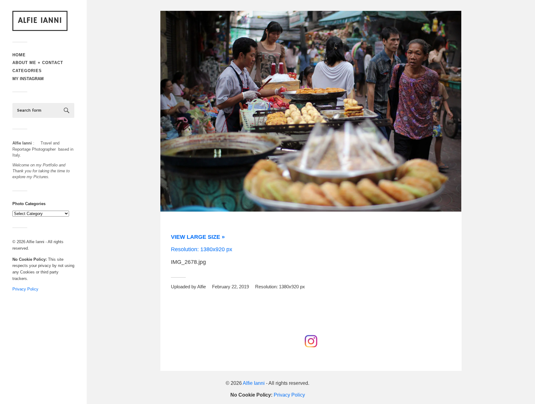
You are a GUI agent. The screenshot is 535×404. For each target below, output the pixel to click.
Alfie (201, 286)
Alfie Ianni (40, 20)
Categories (27, 70)
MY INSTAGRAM (28, 78)
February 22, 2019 (230, 286)
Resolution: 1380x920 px (201, 249)
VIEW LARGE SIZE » (198, 237)
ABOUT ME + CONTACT (37, 62)
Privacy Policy (25, 289)
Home (19, 55)
